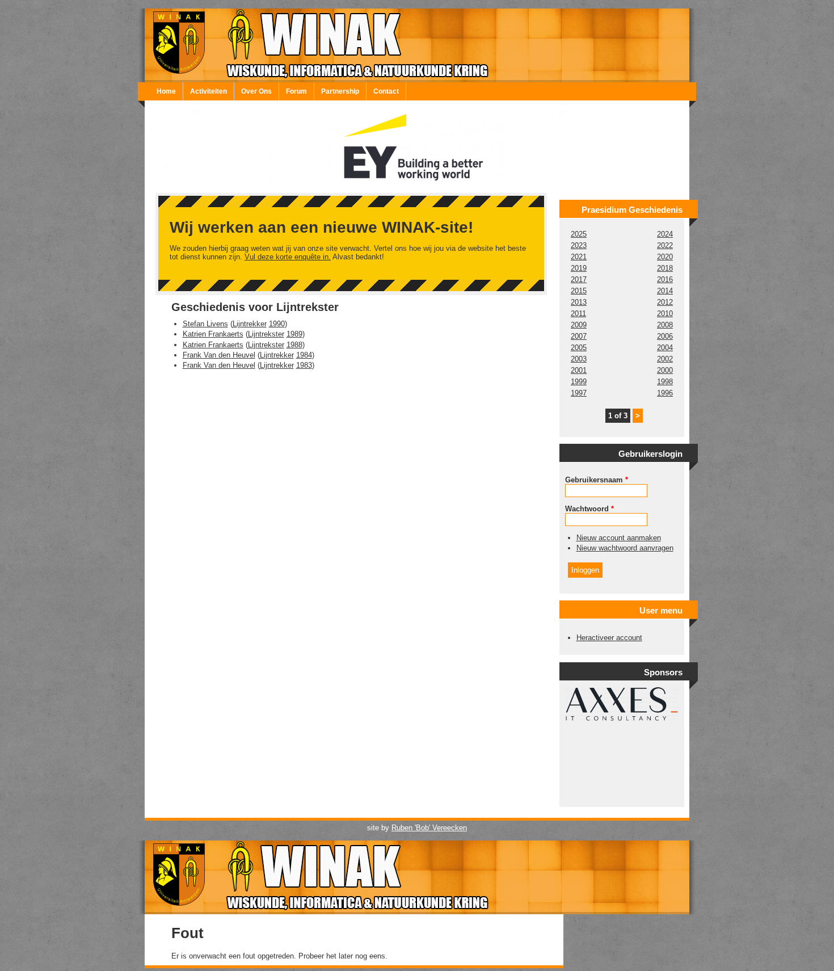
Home (166, 91)
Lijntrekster (266, 334)
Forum (296, 91)
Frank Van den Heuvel (219, 355)
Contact (386, 91)
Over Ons (256, 91)
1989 (294, 334)
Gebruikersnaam (596, 480)
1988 (294, 345)
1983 (304, 365)
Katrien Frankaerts (213, 334)
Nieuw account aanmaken (618, 537)
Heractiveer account (609, 637)
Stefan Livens (205, 324)
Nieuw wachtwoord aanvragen (624, 548)
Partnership (340, 91)
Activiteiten (208, 91)
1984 (304, 355)
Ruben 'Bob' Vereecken (429, 827)
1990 (277, 324)
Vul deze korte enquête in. (288, 257)
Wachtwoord (589, 509)
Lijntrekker (250, 324)
